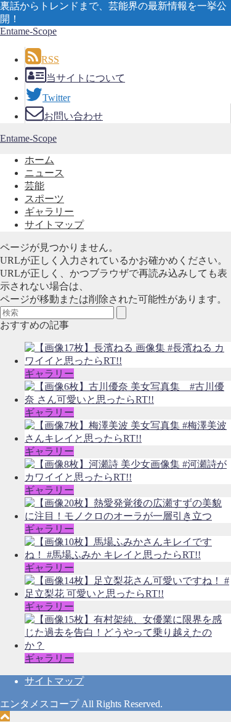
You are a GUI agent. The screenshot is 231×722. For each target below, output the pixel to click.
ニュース (44, 173)
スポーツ (44, 198)
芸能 (34, 185)
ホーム (39, 160)
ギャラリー (49, 211)
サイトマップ (54, 224)
